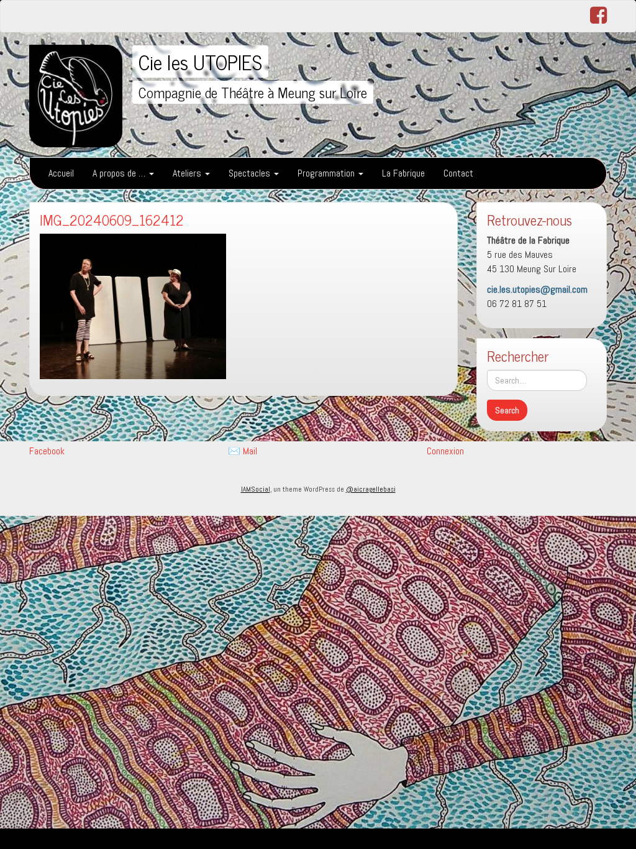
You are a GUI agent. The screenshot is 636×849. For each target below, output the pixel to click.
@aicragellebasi (371, 489)
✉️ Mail (242, 450)
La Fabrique (403, 173)
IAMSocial (255, 489)
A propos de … (120, 173)
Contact (458, 173)
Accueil (61, 173)
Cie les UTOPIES (200, 61)
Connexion (445, 450)
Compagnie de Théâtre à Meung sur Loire (253, 92)
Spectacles (251, 173)
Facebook (47, 450)
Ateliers (188, 173)
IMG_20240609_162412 (112, 219)
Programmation (327, 173)
